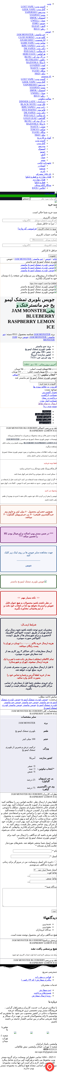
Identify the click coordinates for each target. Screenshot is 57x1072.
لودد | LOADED (37, 65)
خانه (55, 259)
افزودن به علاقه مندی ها (45, 386)
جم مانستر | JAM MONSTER (31, 34)
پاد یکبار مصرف (43, 174)
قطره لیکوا (40, 182)
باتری (42, 171)
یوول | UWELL (38, 20)
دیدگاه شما (51, 887)
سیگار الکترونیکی (42, 185)
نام (54, 851)
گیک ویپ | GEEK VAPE (33, 9)
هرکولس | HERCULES (34, 54)
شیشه (42, 168)
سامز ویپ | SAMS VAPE (33, 43)
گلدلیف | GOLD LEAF (34, 118)
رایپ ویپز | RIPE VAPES (33, 45)
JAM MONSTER (42, 334)
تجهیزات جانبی (44, 163)
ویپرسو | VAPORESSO (34, 84)
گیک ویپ (41, 143)
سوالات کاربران (43, 420)
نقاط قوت (52, 872)
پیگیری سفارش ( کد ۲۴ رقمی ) (36, 980)
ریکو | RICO (39, 29)
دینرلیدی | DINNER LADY (32, 101)
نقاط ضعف (51, 878)
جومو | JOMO (38, 23)
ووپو (43, 160)
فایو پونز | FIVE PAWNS (33, 110)
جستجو (26, 199)
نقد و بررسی (45, 422)
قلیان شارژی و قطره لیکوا (38, 177)
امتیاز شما (52, 870)
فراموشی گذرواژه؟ (27, 228)
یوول (43, 157)
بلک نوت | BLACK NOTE (33, 104)
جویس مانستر (29, 705)
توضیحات (46, 411)
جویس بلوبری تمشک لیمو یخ (34, 699)
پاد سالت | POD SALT (34, 51)
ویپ (49, 3)
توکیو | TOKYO (37, 129)
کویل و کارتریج (44, 137)
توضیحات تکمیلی (43, 414)
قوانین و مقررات (43, 977)
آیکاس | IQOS (38, 188)
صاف (15, 374)
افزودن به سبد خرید (48, 384)
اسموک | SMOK (37, 17)
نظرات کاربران (44, 417)
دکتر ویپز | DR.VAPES (34, 48)
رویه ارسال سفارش (41, 995)
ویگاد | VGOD (38, 70)
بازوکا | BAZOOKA (35, 62)
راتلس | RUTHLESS (35, 59)
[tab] (25, 411)
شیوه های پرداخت (42, 993)
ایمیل (53, 856)
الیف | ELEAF (38, 26)
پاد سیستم (46, 76)
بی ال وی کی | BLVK (35, 57)
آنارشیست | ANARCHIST (32, 40)
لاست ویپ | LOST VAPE (33, 6)
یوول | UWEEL (38, 93)
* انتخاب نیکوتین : (48, 374)
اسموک (41, 149)
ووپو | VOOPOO (37, 15)
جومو (42, 151)
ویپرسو (41, 146)
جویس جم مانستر (30, 702)
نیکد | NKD (40, 73)
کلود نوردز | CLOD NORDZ (31, 37)
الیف (43, 154)
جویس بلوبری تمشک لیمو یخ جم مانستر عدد (36, 378)
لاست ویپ (40, 140)
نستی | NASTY (37, 68)
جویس (48, 31)
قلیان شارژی (39, 179)
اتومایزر (41, 165)
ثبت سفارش (45, 990)
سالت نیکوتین (44, 98)
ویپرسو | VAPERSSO (35, 12)
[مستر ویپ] (51, 193)
